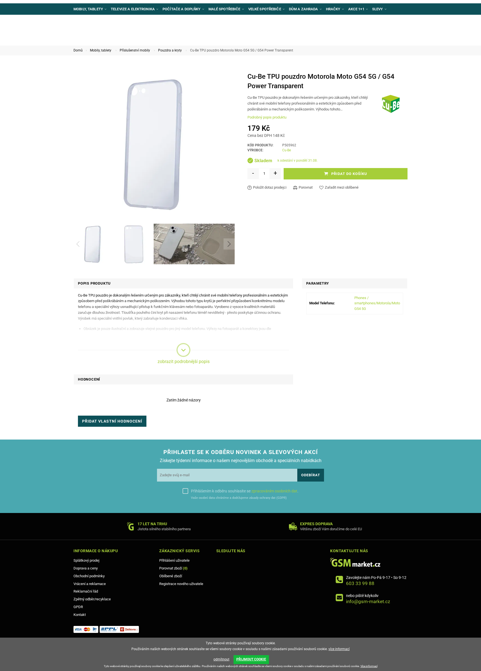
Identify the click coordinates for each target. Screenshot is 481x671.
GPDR (78, 607)
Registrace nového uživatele (181, 584)
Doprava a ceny (85, 568)
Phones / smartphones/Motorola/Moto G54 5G (377, 303)
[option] (92, 244)
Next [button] (229, 244)
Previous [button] (78, 244)
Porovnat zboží (173, 568)
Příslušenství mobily (135, 50)
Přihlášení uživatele (174, 560)
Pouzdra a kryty (170, 50)
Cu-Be (286, 150)
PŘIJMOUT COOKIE (251, 659)
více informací (339, 649)
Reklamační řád (85, 591)
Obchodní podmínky (89, 576)
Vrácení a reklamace (89, 584)
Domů (78, 50)
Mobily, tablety (100, 50)
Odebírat (310, 475)
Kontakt (79, 615)
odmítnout (221, 659)
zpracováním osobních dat (274, 491)
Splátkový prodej (86, 560)
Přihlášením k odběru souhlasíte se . (244, 491)
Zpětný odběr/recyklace (92, 599)
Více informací (368, 666)
